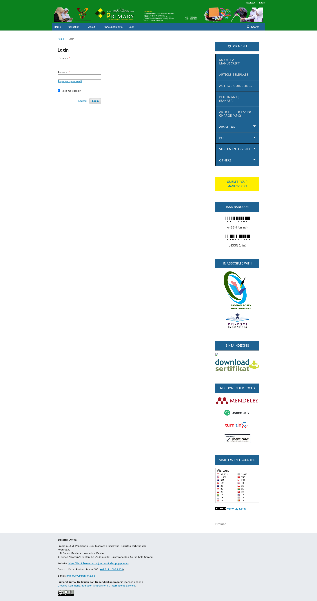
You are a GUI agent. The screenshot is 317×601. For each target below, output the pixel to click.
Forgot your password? (70, 81)
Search (254, 26)
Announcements (113, 26)
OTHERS (225, 160)
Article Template (233, 75)
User (131, 26)
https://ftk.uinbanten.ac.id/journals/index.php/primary (98, 563)
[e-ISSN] (237, 222)
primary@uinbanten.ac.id (81, 575)
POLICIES (226, 138)
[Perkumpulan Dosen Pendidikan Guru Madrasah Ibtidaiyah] (237, 308)
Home (57, 26)
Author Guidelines (235, 86)
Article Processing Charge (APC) (236, 114)
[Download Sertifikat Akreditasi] (237, 370)
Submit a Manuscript (229, 61)
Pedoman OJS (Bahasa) (230, 99)
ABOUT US (227, 127)
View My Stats (236, 508)
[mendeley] (237, 403)
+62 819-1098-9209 (111, 569)
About (92, 26)
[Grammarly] (237, 415)
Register (250, 2)
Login (262, 2)
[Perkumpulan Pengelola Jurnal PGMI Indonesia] (237, 327)
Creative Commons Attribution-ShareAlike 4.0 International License (96, 585)
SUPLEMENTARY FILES (236, 149)
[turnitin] (237, 429)
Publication (73, 26)
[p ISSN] (237, 240)
